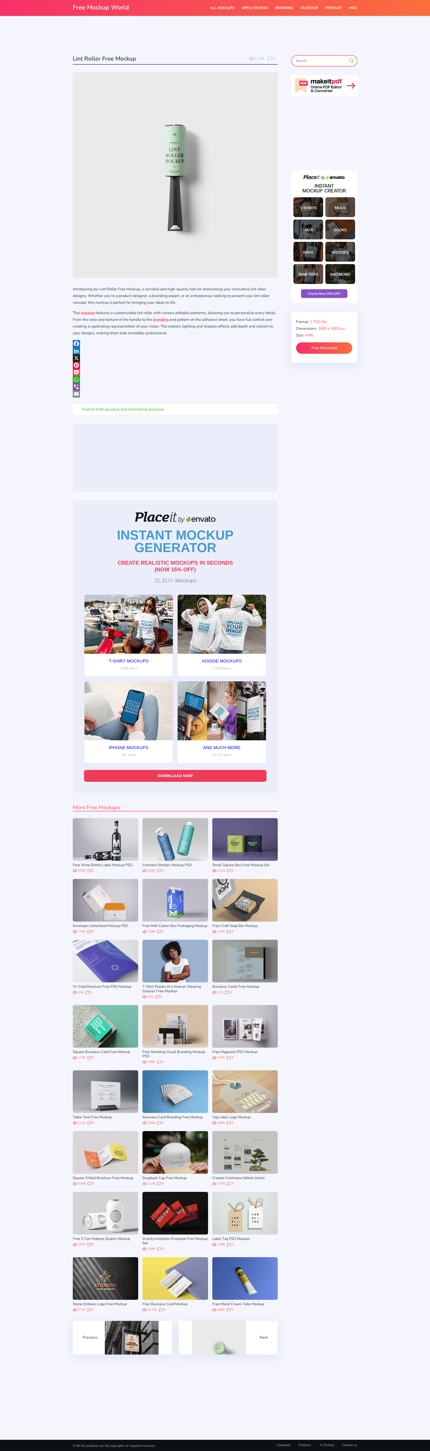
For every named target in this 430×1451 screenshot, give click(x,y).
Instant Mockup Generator (175, 541)
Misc (353, 8)
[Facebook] (175, 343)
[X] (175, 358)
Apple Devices (255, 8)
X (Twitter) (326, 1445)
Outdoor (309, 8)
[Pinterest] (175, 365)
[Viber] (175, 386)
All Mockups (222, 8)
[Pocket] (175, 372)
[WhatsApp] (175, 379)
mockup (88, 312)
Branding (284, 8)
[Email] (175, 394)
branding (161, 319)
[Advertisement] (215, 36)
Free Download (324, 347)
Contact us (349, 1445)
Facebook (283, 1445)
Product (333, 8)
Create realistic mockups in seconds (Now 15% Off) (175, 566)
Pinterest (304, 1445)
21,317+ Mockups (175, 580)
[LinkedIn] (175, 350)
